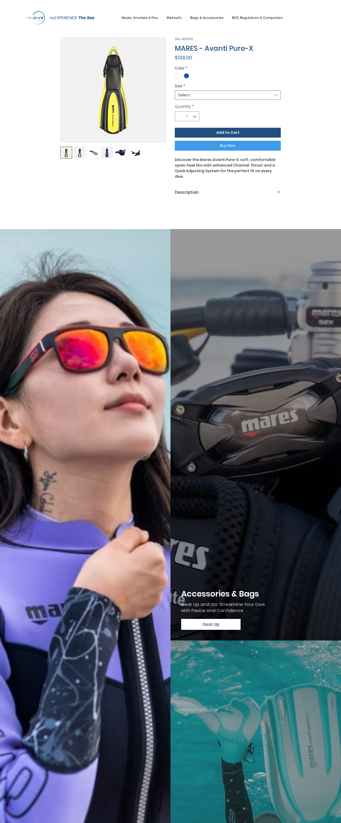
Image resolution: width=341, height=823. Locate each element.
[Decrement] (179, 116)
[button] (142, 18)
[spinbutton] (187, 116)
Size (180, 86)
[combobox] (228, 95)
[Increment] (195, 116)
